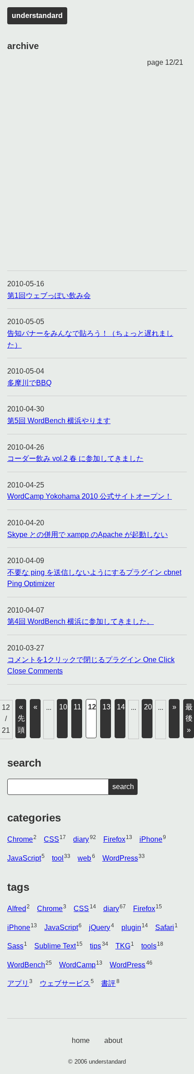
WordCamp (77, 965)
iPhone (150, 839)
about (113, 1040)
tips (95, 946)
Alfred (16, 908)
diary (81, 839)
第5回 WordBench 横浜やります (59, 420)
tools (149, 946)
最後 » (189, 718)
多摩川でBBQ (29, 383)
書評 (108, 983)
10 (63, 707)
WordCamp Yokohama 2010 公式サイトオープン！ (89, 496)
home (81, 1040)
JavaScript (24, 858)
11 (77, 707)
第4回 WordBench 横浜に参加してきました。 (80, 621)
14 (121, 707)
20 (148, 707)
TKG (122, 946)
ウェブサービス (65, 983)
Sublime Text (55, 946)
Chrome (20, 839)
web (84, 858)
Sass (15, 946)
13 (106, 707)
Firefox (114, 839)
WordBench (26, 965)
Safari (164, 927)
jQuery (99, 927)
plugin (131, 927)
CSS (51, 839)
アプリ (18, 983)
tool (58, 858)
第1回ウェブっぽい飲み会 (49, 295)
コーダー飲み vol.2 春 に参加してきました (75, 458)
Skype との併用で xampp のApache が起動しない (87, 534)
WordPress (120, 858)
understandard (37, 15)
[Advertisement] (97, 169)
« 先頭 (21, 718)
